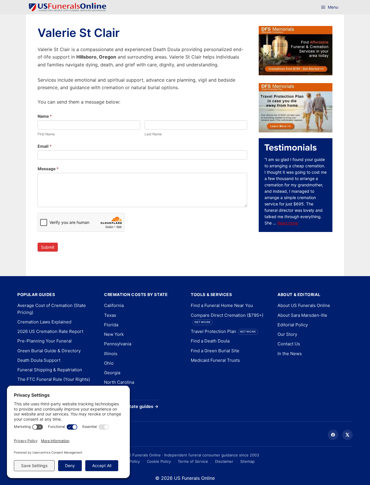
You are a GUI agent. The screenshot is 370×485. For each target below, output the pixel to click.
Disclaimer (224, 461)
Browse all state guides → (131, 406)
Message (48, 168)
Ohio (109, 363)
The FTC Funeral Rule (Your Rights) (53, 379)
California (114, 305)
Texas (110, 315)
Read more (288, 222)
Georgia (112, 372)
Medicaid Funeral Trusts (215, 360)
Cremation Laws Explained (44, 322)
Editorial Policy (293, 324)
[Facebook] (333, 435)
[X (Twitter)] (347, 435)
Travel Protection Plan (223, 331)
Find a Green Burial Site (215, 350)
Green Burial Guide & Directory (49, 350)
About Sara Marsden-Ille (302, 315)
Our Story (287, 334)
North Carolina (119, 382)
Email (45, 146)
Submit (47, 247)
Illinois (110, 353)
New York (114, 334)
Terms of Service (193, 461)
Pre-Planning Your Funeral (44, 341)
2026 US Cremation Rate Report (50, 331)
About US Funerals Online (304, 305)
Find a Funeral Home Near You (222, 305)
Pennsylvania (117, 344)
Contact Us (289, 344)
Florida (111, 324)
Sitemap (247, 461)
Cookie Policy (159, 461)
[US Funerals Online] (67, 7)
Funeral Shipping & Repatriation (49, 369)
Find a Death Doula (210, 341)
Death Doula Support (38, 360)
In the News (290, 353)
